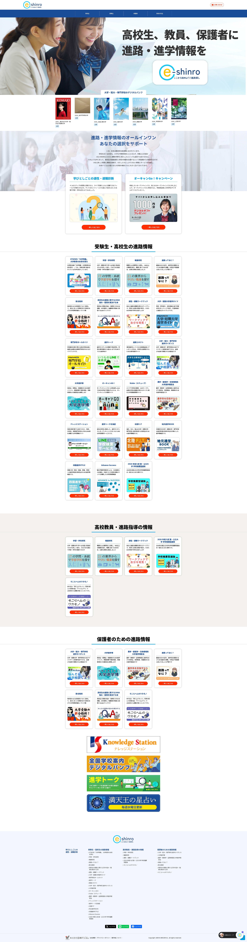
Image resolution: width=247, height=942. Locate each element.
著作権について (116, 938)
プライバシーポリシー (103, 938)
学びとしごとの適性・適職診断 (72, 850)
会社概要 (92, 938)
